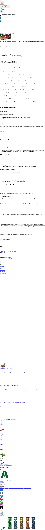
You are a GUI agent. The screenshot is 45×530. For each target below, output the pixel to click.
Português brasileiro (9, 488)
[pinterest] (0, 22)
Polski (14, 488)
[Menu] (1, 0)
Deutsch (13, 488)
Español (1, 39)
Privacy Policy (2, 482)
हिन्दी (24, 488)
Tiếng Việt (26, 488)
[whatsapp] (0, 19)
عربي (23, 488)
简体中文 (6, 39)
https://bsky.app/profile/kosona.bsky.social (7, 253)
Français (4, 39)
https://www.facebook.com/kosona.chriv (7, 258)
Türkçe (30, 488)
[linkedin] (0, 18)
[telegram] (0, 20)
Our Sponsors (1, 481)
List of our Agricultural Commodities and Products (5, 480)
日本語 (28, 488)
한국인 (22, 488)
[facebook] (0, 17)
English (1, 488)
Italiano (6, 488)
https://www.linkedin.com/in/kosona (7, 257)
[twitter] (0, 16)
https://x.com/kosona (3, 252)
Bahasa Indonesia (17, 488)
